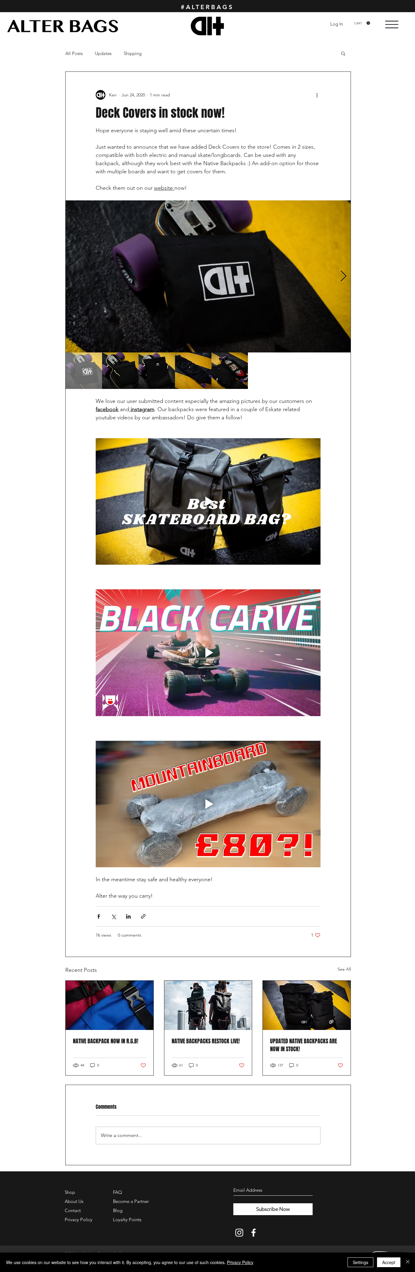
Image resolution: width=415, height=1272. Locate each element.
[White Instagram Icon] (239, 1232)
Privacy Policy (240, 1262)
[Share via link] (143, 916)
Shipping (133, 53)
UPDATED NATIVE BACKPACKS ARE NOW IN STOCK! (303, 1045)
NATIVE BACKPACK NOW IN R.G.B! (105, 1041)
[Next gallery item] (343, 276)
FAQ (117, 1192)
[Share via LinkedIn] (128, 916)
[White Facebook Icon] (253, 1232)
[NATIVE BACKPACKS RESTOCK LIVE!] (208, 1005)
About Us (74, 1201)
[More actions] (317, 95)
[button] (362, 23)
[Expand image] (208, 276)
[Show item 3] (157, 370)
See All (344, 969)
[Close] (407, 1262)
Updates (103, 53)
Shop (70, 1192)
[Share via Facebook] (98, 916)
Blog (117, 1210)
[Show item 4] (193, 370)
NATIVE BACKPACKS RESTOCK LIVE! (206, 1041)
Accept (388, 1262)
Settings (360, 1262)
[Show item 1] (84, 370)
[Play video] (208, 501)
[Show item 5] (229, 370)
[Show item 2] (120, 370)
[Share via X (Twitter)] (113, 916)
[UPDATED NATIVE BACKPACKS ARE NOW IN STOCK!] (307, 1005)
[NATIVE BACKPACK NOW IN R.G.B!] (109, 1005)
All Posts (74, 53)
